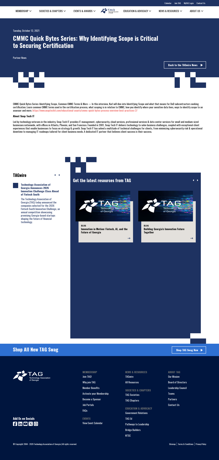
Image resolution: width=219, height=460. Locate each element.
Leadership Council (177, 388)
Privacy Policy (201, 444)
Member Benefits (91, 388)
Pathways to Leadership (137, 424)
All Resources (132, 382)
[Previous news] (55, 175)
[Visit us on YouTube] (26, 423)
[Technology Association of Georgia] (109, 10)
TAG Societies (132, 395)
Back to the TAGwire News (183, 65)
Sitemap (172, 444)
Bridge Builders (132, 430)
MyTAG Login (189, 3)
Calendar (167, 3)
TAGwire (129, 376)
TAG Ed (128, 418)
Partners (172, 399)
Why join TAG (89, 382)
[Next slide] (197, 180)
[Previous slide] (193, 180)
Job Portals (88, 405)
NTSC (128, 435)
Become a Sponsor (92, 399)
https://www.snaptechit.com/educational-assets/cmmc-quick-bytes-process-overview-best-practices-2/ (84, 110)
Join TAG (177, 3)
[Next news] (59, 175)
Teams (171, 393)
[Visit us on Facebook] (15, 423)
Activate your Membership (96, 393)
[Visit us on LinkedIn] (20, 423)
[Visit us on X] (31, 423)
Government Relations (136, 413)
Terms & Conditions (185, 444)
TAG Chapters (132, 400)
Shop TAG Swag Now (187, 350)
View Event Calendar (93, 423)
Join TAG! (87, 376)
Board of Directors (177, 382)
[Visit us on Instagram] (36, 423)
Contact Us (201, 3)
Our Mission (174, 376)
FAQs (85, 410)
